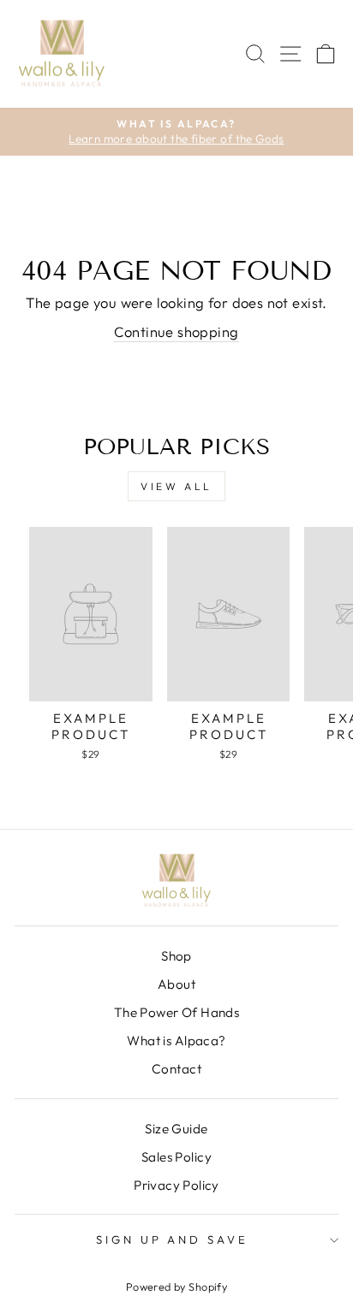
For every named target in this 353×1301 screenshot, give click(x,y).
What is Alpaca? (176, 1040)
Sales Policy (176, 1157)
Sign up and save (172, 1239)
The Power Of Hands (176, 1012)
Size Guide (176, 1129)
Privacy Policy (176, 1185)
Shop (176, 956)
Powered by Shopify (176, 1286)
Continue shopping (176, 331)
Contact (176, 1069)
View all (176, 486)
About (176, 984)
